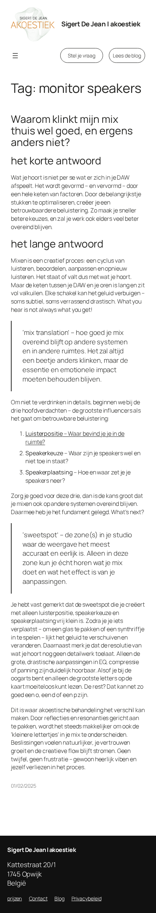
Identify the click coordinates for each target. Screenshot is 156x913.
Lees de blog (127, 55)
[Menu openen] (15, 55)
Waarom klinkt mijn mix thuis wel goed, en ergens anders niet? (72, 130)
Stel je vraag (81, 55)
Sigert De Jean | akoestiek (100, 24)
